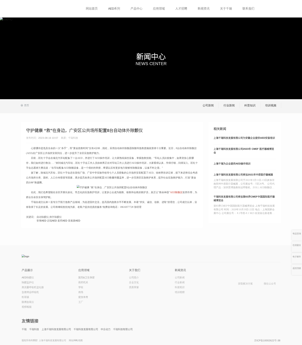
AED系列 (114, 8)
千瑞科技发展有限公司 (86, 329)
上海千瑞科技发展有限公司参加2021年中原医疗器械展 (243, 174)
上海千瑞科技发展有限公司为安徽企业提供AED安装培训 (244, 137)
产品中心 (136, 8)
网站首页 (92, 8)
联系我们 (248, 8)
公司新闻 (208, 105)
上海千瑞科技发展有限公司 (56, 329)
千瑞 (24, 329)
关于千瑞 (226, 8)
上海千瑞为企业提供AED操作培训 (232, 163)
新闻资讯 (204, 8)
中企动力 (105, 329)
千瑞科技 (34, 329)
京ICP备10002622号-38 (267, 340)
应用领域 (159, 8)
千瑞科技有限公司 (123, 329)
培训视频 (270, 105)
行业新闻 (229, 105)
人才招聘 (181, 8)
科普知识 (250, 105)
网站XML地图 (76, 340)
